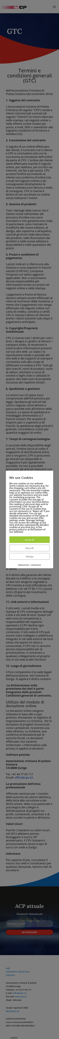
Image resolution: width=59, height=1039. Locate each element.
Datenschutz (23, 564)
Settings (29, 556)
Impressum (36, 564)
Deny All (29, 547)
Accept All (29, 539)
